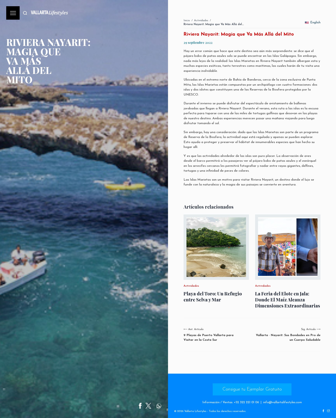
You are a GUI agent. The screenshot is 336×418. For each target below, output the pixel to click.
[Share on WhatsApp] (159, 406)
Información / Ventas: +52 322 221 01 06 (230, 402)
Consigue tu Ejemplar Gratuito (252, 389)
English (315, 22)
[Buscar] (25, 13)
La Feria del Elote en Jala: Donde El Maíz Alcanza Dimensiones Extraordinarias (287, 300)
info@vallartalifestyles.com (282, 402)
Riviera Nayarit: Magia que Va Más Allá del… (214, 24)
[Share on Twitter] (148, 406)
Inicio (187, 20)
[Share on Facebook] (140, 406)
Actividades (201, 20)
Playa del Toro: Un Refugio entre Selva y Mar (213, 297)
